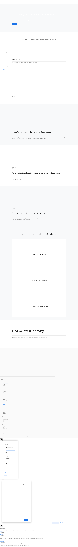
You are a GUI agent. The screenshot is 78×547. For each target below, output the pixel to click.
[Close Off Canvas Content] (1, 439)
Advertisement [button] (2, 541)
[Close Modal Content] (3, 479)
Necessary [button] (1, 531)
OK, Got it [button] (61, 522)
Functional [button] (1, 534)
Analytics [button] (1, 539)
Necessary (2, 532)
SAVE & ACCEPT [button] (2, 546)
